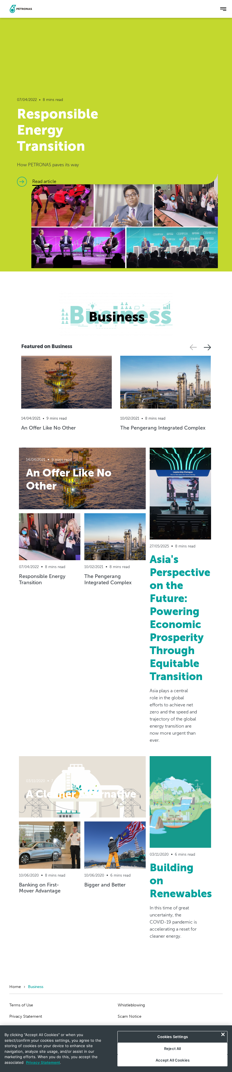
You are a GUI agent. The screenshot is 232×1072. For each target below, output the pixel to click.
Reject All (172, 1048)
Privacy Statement (25, 1016)
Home (15, 986)
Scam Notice (129, 1016)
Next (207, 347)
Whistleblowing (131, 1005)
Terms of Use (21, 1005)
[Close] (223, 1034)
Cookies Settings (172, 1036)
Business (35, 986)
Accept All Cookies (173, 1060)
